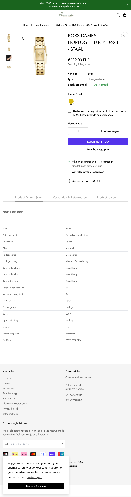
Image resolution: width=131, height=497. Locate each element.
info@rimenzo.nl (74, 400)
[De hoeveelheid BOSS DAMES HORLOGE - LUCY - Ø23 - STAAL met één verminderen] (71, 131)
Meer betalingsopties (98, 149)
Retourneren (9, 398)
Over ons (7, 378)
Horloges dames (96, 79)
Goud (71, 101)
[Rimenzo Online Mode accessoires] (65, 15)
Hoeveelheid (75, 123)
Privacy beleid (10, 409)
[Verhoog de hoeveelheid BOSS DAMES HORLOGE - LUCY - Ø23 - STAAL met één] (84, 131)
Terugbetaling (10, 393)
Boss (90, 74)
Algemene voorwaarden (15, 403)
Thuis (25, 25)
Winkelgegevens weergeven (88, 172)
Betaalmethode (10, 414)
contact (6, 383)
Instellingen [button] (34, 477)
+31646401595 (74, 395)
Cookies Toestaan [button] (36, 486)
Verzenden (8, 388)
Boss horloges (42, 25)
